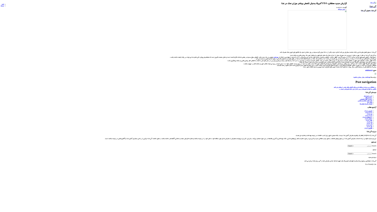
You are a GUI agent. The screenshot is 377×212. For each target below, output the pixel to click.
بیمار (363, 77)
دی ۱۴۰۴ (369, 122)
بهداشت (276, 57)
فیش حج (369, 102)
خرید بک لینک (368, 96)
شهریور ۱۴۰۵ (368, 111)
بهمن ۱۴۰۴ (369, 120)
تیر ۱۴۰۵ (369, 114)
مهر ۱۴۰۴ (369, 126)
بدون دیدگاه (341, 9)
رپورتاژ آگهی (368, 97)
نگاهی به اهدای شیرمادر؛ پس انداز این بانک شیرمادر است (357, 89)
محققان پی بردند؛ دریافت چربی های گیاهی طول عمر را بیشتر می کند (355, 87)
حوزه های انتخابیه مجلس (365, 101)
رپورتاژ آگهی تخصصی (366, 99)
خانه (3, 4)
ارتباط (2, 6)
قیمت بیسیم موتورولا (366, 104)
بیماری (359, 77)
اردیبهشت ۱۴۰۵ (367, 117)
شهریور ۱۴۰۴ (368, 128)
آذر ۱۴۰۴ (369, 123)
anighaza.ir (369, 70)
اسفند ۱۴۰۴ (368, 119)
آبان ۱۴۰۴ (369, 125)
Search (374, 146)
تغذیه (355, 77)
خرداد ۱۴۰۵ (368, 116)
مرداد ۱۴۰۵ (368, 112)
